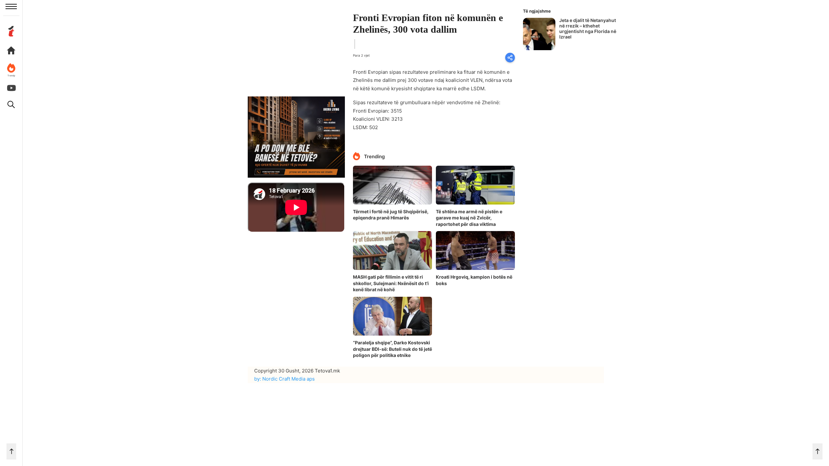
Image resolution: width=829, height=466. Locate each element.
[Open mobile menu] (11, 6)
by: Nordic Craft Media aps (284, 379)
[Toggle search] (11, 104)
